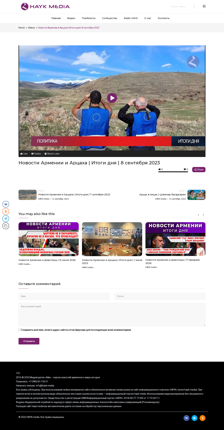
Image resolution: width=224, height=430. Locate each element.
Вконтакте (186, 418)
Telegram (194, 418)
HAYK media (24, 264)
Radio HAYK (131, 18)
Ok (202, 418)
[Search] (194, 6)
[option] (48, 245)
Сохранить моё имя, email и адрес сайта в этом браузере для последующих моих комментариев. (76, 330)
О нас (147, 18)
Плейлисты (88, 18)
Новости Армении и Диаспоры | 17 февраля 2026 (172, 261)
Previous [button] (198, 215)
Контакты (163, 18)
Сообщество (109, 18)
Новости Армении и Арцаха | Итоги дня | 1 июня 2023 (112, 262)
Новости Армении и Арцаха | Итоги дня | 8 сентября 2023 (89, 163)
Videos (31, 27)
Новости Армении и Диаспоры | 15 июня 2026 (47, 260)
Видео (71, 18)
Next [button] (203, 215)
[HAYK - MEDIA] (44, 6)
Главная (56, 18)
